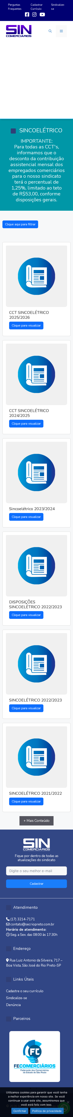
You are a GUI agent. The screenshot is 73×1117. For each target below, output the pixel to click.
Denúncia (13, 1005)
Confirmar (19, 1111)
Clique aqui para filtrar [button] (20, 224)
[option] (36, 1056)
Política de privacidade (47, 1111)
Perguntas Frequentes (14, 7)
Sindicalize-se (16, 998)
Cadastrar (36, 883)
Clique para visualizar (26, 325)
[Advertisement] (36, 80)
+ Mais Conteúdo (36, 820)
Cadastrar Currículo (37, 7)
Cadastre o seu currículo (24, 991)
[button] (50, 31)
